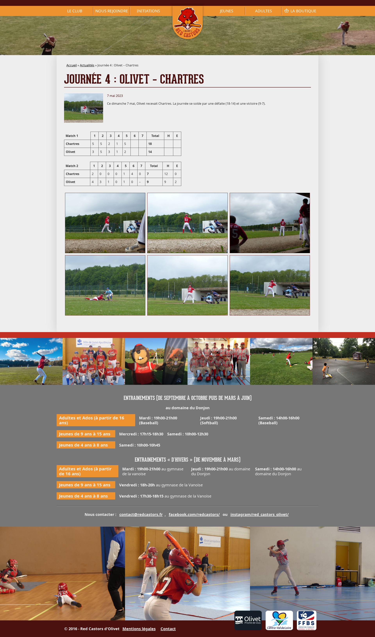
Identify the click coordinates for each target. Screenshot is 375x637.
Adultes (263, 10)
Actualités (87, 65)
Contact (168, 628)
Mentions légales (139, 628)
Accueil (71, 65)
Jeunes (226, 10)
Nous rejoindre (111, 10)
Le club (74, 10)
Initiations (148, 10)
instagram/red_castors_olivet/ (259, 514)
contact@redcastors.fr (141, 514)
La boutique (303, 10)
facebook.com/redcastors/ (194, 514)
